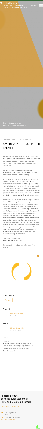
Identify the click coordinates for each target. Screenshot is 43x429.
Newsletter (15, 406)
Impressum (5, 406)
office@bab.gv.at (10, 419)
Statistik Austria (8, 351)
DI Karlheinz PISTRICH (17, 314)
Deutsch (34, 6)
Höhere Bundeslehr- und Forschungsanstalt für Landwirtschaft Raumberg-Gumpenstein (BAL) (18, 344)
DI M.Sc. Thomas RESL (17, 328)
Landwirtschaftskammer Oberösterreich (16, 348)
